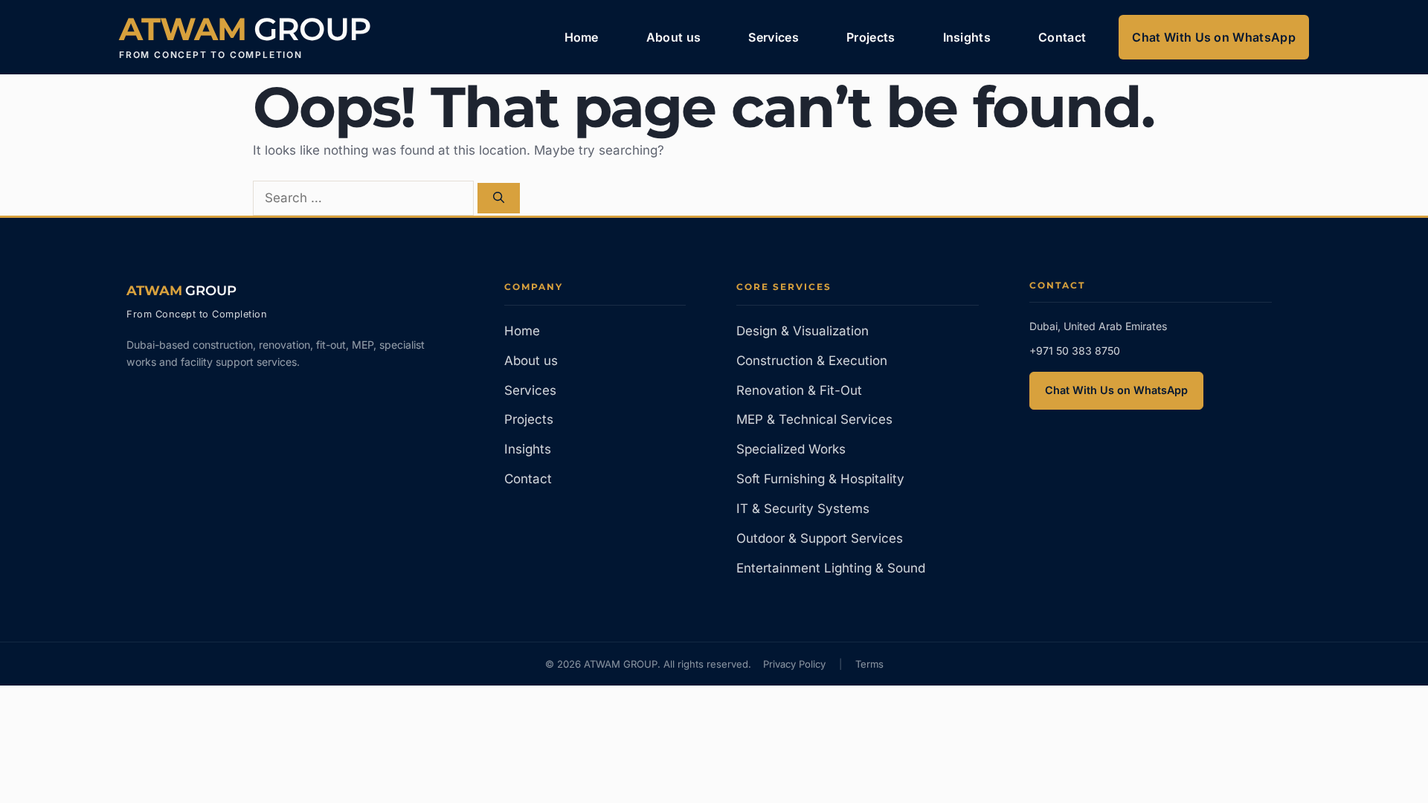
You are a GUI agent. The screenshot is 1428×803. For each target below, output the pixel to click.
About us (673, 37)
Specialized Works (791, 449)
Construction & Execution (811, 360)
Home (582, 37)
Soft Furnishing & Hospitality (820, 478)
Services (773, 37)
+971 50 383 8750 (1074, 350)
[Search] (498, 198)
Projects (870, 37)
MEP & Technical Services (814, 419)
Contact (1062, 37)
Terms (869, 664)
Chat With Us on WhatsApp (1214, 37)
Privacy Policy (794, 664)
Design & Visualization (802, 330)
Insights (967, 37)
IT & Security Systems (802, 508)
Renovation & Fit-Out (799, 390)
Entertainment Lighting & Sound (830, 568)
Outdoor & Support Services (819, 538)
